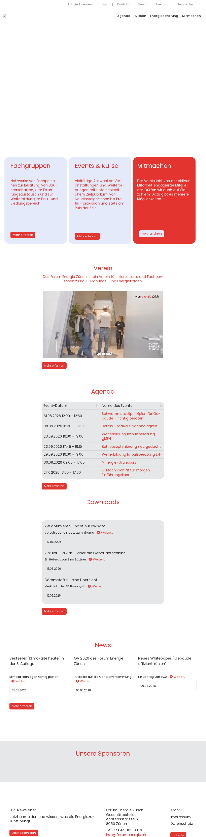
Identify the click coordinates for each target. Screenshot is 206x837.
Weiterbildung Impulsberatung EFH (131, 454)
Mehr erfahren (23, 235)
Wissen (140, 16)
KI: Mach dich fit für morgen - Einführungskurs (127, 472)
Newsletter (185, 4)
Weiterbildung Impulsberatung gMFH (128, 436)
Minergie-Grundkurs (119, 462)
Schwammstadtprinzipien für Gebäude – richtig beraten (131, 416)
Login (104, 4)
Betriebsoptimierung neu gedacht (131, 446)
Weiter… (107, 532)
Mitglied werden (80, 4)
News (142, 4)
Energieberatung (164, 16)
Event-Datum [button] (55, 405)
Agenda (123, 16)
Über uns (161, 4)
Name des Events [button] (117, 405)
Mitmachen (191, 16)
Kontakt (123, 4)
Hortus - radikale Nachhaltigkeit (129, 426)
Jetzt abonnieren (24, 833)
